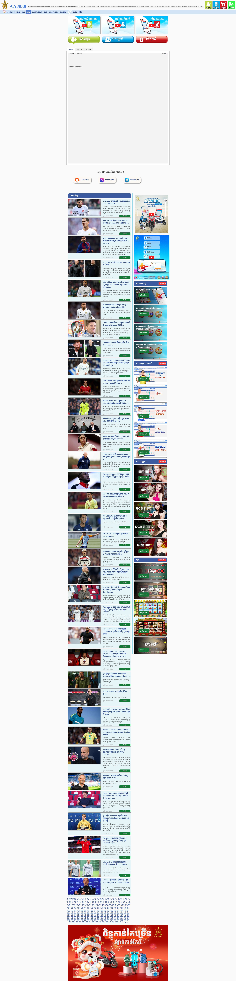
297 (92, 919)
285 (115, 917)
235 (75, 914)
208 (112, 911)
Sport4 (88, 49)
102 (77, 904)
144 (88, 907)
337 (100, 922)
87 (101, 902)
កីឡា (28, 12)
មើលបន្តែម (143, 295)
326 (125, 920)
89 (106, 902)
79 (80, 902)
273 (75, 917)
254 (75, 916)
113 (113, 904)
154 (121, 907)
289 (128, 917)
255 (78, 916)
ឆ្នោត (18, 12)
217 (78, 913)
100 (70, 904)
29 (80, 899)
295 (85, 919)
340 (110, 922)
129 (101, 905)
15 (108, 898)
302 (108, 919)
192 (121, 910)
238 (85, 914)
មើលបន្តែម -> (162, 559)
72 (126, 901)
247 (115, 914)
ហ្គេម (45, 12)
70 (121, 901)
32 (88, 899)
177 (72, 910)
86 (98, 902)
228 (115, 913)
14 (105, 898)
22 (126, 898)
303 (111, 919)
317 (95, 920)
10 (95, 898)
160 (78, 908)
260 (95, 916)
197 (75, 911)
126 (92, 905)
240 (92, 914)
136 (125, 905)
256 (82, 916)
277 (88, 917)
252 (68, 916)
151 (111, 907)
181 (85, 910)
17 (113, 898)
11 (97, 898)
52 (75, 901)
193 (125, 910)
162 (85, 908)
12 (100, 898)
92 (113, 902)
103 (80, 904)
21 (123, 898)
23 (128, 898)
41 (111, 899)
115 (119, 904)
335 (93, 922)
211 (121, 911)
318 (98, 920)
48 (129, 899)
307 (125, 919)
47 (126, 899)
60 (95, 901)
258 (88, 916)
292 (75, 919)
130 (105, 905)
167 (101, 908)
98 (129, 902)
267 (118, 916)
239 (88, 914)
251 (128, 914)
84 (93, 902)
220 (88, 913)
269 (125, 916)
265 (111, 916)
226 (108, 913)
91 (111, 902)
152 (115, 907)
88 (103, 902)
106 (90, 904)
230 (121, 913)
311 (75, 920)
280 (98, 917)
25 (70, 899)
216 (75, 913)
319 (101, 920)
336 (97, 922)
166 (98, 908)
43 (116, 899)
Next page (125, 922)
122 (78, 905)
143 (85, 907)
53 (77, 901)
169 (108, 908)
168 (105, 908)
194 (128, 910)
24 (67, 899)
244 (105, 914)
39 (106, 899)
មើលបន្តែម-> (162, 283)
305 (118, 919)
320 (105, 920)
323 (115, 920)
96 (124, 902)
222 (95, 913)
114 (116, 904)
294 (82, 919)
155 (125, 907)
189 (111, 910)
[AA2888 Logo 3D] (4, 9)
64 (106, 901)
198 (78, 911)
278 (92, 917)
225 (105, 913)
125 (88, 905)
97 (126, 902)
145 (92, 907)
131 (108, 905)
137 (128, 905)
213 (128, 911)
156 (128, 907)
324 (118, 920)
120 (72, 905)
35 (95, 899)
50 (70, 901)
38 (103, 899)
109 (100, 904)
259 (92, 916)
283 (108, 917)
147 (98, 907)
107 (93, 904)
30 (83, 899)
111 (106, 904)
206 (105, 911)
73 (129, 901)
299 (98, 919)
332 (83, 922)
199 (82, 911)
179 (78, 910)
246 (111, 914)
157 (68, 908)
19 (118, 898)
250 (125, 914)
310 (72, 920)
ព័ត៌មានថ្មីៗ (11, 12)
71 (124, 901)
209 (115, 911)
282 (105, 917)
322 (111, 920)
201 (88, 911)
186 (101, 910)
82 (88, 902)
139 (72, 907)
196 (72, 911)
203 (95, 911)
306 (121, 919)
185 (98, 910)
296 (88, 919)
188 (108, 910)
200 (85, 911)
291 (72, 919)
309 (68, 920)
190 (115, 910)
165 (95, 908)
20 (121, 898)
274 (78, 917)
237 (82, 914)
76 (72, 902)
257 (85, 916)
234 (72, 914)
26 (72, 899)
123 (82, 905)
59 (93, 901)
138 (68, 907)
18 (115, 898)
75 (70, 902)
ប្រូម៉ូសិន (63, 12)
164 (92, 908)
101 (73, 904)
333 (87, 922)
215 (72, 913)
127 (95, 905)
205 (102, 911)
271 (68, 917)
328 (70, 922)
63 (103, 901)
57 (88, 901)
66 (111, 901)
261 (98, 916)
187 (105, 910)
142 (82, 907)
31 (85, 899)
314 (85, 920)
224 (101, 913)
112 (110, 904)
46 (124, 899)
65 (108, 901)
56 (85, 901)
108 (97, 904)
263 (105, 916)
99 (67, 904)
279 (95, 917)
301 (105, 919)
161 (82, 908)
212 (125, 911)
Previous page (71, 898)
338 (103, 922)
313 (82, 920)
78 (77, 902)
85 (95, 902)
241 (95, 914)
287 (121, 917)
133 (115, 905)
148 (101, 907)
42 (113, 899)
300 (101, 919)
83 (90, 902)
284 (111, 917)
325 (121, 920)
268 (121, 916)
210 (118, 911)
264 (108, 916)
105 (87, 904)
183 (92, 910)
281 (101, 917)
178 (75, 910)
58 (90, 901)
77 (75, 902)
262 (101, 916)
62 (101, 901)
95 (121, 902)
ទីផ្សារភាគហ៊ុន (53, 12)
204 (98, 911)
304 (115, 919)
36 (98, 899)
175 (128, 908)
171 (115, 908)
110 (103, 904)
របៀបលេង (143, 379)
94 (119, 902)
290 (68, 919)
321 (108, 920)
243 (101, 914)
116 (123, 904)
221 (92, 913)
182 (88, 910)
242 (98, 914)
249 (121, 914)
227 (111, 913)
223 (98, 913)
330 (77, 922)
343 (120, 922)
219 (85, 913)
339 (106, 922)
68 (116, 901)
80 (83, 902)
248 (118, 914)
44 (119, 899)
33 (90, 899)
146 (95, 907)
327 (128, 920)
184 (95, 910)
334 (90, 922)
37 (101, 899)
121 (75, 905)
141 (78, 907)
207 (108, 911)
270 (128, 916)
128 (98, 905)
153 (118, 907)
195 (68, 911)
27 (75, 899)
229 (118, 913)
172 (118, 908)
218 (82, 913)
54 (80, 901)
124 (85, 905)
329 (73, 922)
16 (110, 898)
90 (108, 902)
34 (93, 899)
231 (125, 913)
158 (72, 908)
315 (88, 920)
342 (116, 922)
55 (83, 901)
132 (111, 905)
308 (128, 919)
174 (125, 908)
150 (108, 907)
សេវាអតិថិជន (77, 12)
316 (92, 920)
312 (78, 920)
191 (118, 910)
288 (125, 917)
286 (118, 917)
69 (119, 901)
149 (105, 907)
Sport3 (79, 49)
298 (95, 919)
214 (68, 913)
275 (82, 917)
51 (72, 901)
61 (98, 901)
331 (80, 922)
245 (108, 914)
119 (68, 905)
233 (68, 914)
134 (118, 905)
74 (67, 902)
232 (128, 913)
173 (121, 908)
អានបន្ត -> (125, 215)
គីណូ (23, 12)
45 (121, 899)
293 (78, 919)
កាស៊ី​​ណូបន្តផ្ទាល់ (37, 12)
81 (85, 902)
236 (78, 914)
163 (88, 908)
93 (116, 902)
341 (113, 922)
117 (126, 904)
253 (72, 916)
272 (72, 917)
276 (85, 917)
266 (115, 916)
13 (103, 898)
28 (77, 899)
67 (113, 901)
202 (92, 911)
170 (111, 908)
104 (83, 904)
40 (108, 899)
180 (82, 910)
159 (75, 908)
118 (129, 904)
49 (67, 901)
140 (75, 907)
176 (68, 910)
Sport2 (70, 49)
